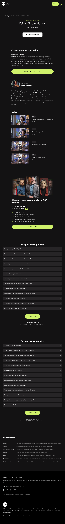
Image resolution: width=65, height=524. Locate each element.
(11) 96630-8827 (11, 490)
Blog (18, 516)
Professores (11, 516)
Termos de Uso (38, 516)
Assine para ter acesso (32, 71)
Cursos (11, 16)
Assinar (55, 4)
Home (6, 16)
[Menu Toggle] (61, 4)
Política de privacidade (27, 516)
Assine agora (32, 227)
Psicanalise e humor (22, 16)
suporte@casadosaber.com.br (15, 486)
